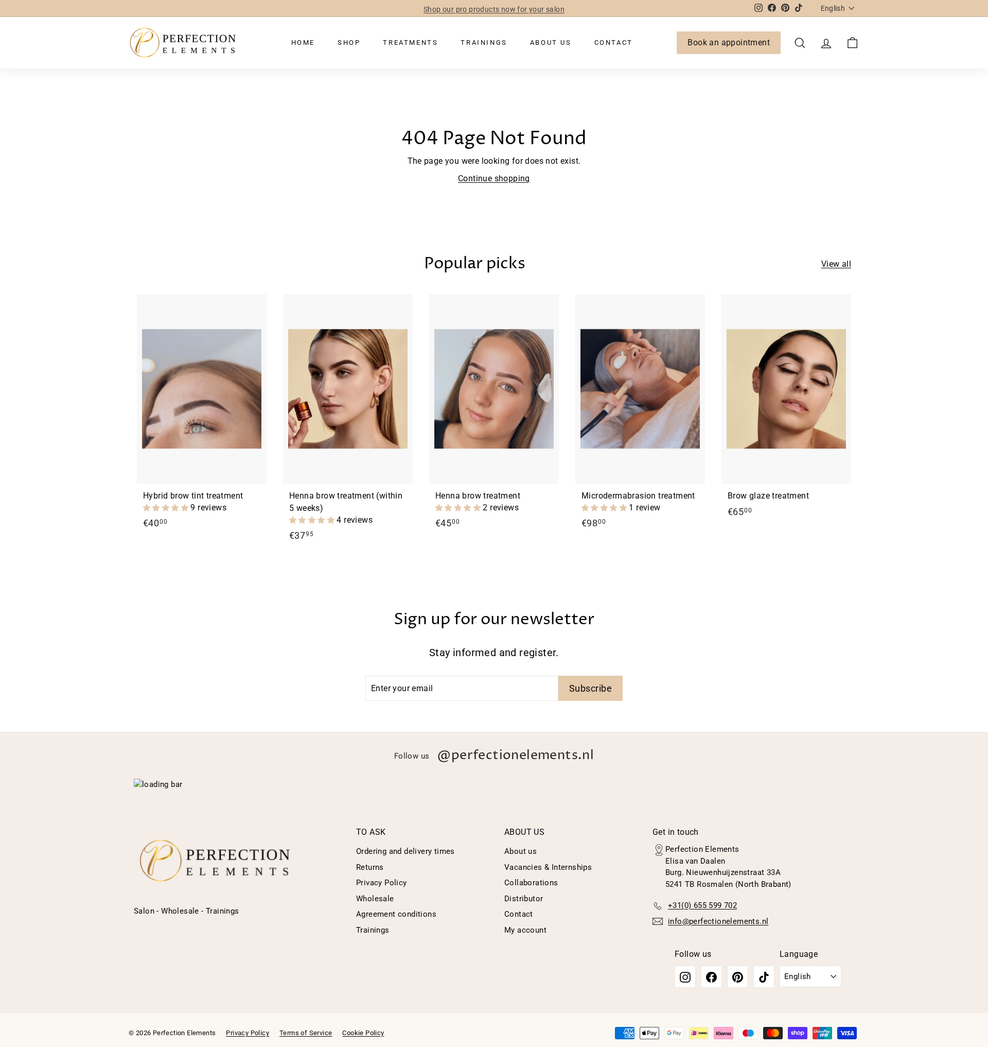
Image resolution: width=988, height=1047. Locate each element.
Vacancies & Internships (548, 867)
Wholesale (375, 898)
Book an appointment (728, 42)
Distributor (523, 898)
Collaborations (531, 882)
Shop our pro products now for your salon (494, 8)
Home (303, 42)
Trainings (484, 42)
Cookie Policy (363, 1033)
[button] (166, 507)
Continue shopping (494, 178)
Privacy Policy (381, 882)
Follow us (494, 755)
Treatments (410, 42)
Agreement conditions (396, 914)
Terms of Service (305, 1033)
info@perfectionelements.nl (718, 921)
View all (836, 264)
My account (525, 930)
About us (551, 42)
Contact (613, 42)
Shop (349, 42)
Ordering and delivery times (405, 851)
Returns (370, 867)
